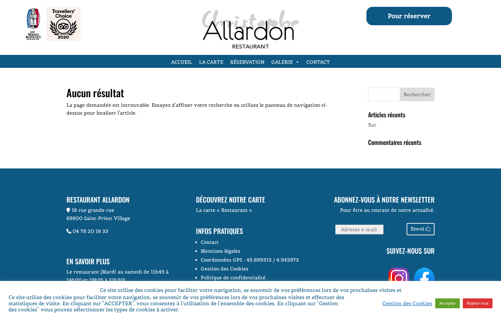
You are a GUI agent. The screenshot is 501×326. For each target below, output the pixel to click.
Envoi (417, 229)
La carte (211, 62)
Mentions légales (220, 251)
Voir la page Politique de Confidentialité (230, 309)
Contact (318, 62)
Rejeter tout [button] (477, 303)
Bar (372, 125)
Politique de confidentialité (233, 278)
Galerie (282, 62)
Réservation (247, 62)
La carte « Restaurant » (224, 210)
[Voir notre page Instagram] (332, 271)
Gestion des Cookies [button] (224, 269)
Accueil (181, 62)
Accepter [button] (447, 303)
